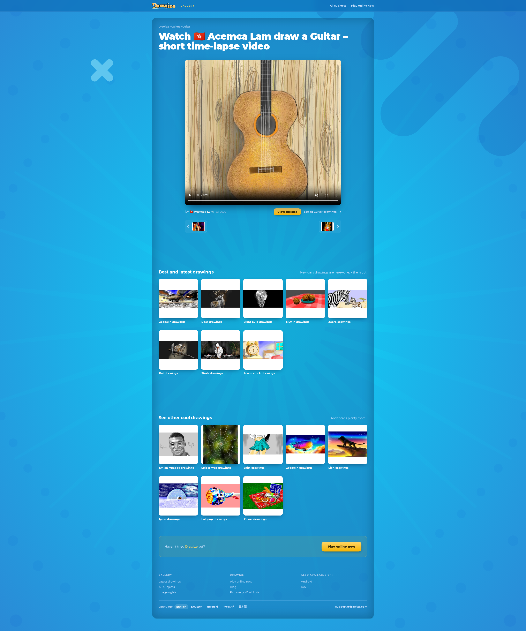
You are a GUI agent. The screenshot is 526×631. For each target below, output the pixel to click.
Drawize (164, 26)
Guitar (186, 26)
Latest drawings (170, 581)
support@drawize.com (351, 606)
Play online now (362, 5)
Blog (233, 586)
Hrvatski (212, 606)
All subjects (338, 5)
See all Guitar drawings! (320, 211)
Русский (228, 606)
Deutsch (196, 606)
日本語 (243, 606)
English (181, 606)
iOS (303, 586)
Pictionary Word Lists (244, 592)
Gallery (175, 26)
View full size (287, 211)
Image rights (167, 592)
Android (306, 581)
